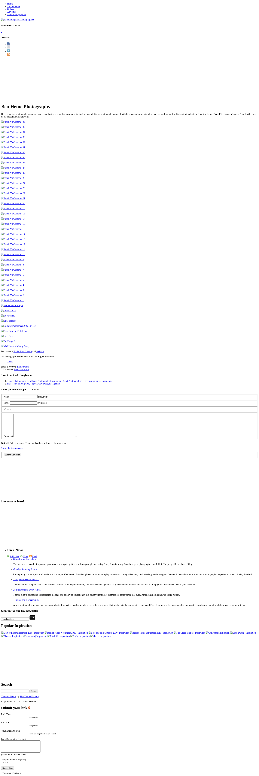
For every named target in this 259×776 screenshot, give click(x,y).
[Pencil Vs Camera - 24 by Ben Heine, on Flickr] (13, 183)
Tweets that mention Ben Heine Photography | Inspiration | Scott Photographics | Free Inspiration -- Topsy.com (59, 381)
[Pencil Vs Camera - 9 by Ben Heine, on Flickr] (12, 259)
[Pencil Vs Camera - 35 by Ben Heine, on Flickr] (13, 127)
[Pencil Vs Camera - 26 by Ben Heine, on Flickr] (13, 173)
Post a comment (21, 369)
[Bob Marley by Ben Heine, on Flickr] (8, 315)
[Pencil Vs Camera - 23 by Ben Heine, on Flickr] (13, 188)
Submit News (13, 6)
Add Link (14, 556)
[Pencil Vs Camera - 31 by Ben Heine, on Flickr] (13, 147)
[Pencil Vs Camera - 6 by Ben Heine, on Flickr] (12, 275)
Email (6, 403)
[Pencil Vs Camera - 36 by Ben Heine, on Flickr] (13, 122)
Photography (23, 366)
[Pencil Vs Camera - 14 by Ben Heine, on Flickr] (13, 234)
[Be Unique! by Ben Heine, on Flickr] (8, 341)
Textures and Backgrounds (26, 600)
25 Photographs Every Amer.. (27, 589)
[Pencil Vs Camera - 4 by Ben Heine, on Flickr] (12, 285)
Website (7, 409)
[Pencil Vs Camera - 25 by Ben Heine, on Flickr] (13, 178)
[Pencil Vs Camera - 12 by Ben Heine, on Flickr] (13, 244)
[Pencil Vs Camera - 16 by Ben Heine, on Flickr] (13, 224)
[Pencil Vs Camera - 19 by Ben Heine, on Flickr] (13, 208)
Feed (34, 556)
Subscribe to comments (12, 448)
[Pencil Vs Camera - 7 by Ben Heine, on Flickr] (12, 269)
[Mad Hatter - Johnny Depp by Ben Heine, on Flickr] (15, 346)
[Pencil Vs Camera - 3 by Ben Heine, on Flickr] (12, 290)
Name (6, 396)
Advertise (11, 12)
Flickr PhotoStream (22, 351)
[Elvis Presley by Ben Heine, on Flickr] (8, 320)
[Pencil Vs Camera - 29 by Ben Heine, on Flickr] (13, 157)
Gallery (10, 9)
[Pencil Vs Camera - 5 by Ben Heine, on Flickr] (12, 280)
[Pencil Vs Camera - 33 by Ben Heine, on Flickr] (13, 137)
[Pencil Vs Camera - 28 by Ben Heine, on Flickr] (13, 162)
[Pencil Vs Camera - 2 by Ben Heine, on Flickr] (12, 295)
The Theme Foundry (29, 696)
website (40, 351)
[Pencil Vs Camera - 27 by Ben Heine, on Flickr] (13, 167)
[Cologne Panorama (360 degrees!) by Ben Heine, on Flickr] (18, 326)
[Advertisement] (129, 80)
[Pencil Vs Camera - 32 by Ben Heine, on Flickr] (13, 142)
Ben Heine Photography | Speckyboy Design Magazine (33, 383)
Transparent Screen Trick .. (26, 579)
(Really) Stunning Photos (25, 569)
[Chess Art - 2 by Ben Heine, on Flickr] (8, 310)
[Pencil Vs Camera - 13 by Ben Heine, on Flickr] (13, 239)
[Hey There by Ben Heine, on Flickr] (7, 336)
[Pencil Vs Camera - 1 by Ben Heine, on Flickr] (12, 300)
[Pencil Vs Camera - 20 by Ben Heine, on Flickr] (13, 203)
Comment (8, 436)
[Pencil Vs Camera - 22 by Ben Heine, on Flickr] (13, 193)
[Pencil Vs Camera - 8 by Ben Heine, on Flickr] (12, 264)
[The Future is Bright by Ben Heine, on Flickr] (12, 305)
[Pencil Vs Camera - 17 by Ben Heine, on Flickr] (13, 218)
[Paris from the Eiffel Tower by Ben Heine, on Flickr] (15, 331)
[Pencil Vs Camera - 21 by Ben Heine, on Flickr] (13, 198)
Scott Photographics (16, 14)
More (25, 556)
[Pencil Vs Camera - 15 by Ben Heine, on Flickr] (13, 229)
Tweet (10, 361)
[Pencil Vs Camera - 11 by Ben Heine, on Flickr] (13, 249)
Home (10, 3)
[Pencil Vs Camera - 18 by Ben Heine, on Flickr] (13, 213)
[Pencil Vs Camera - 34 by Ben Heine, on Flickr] (13, 132)
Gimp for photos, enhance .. (26, 559)
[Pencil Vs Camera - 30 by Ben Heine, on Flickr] (13, 152)
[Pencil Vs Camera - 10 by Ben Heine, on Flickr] (13, 254)
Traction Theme (8, 696)
